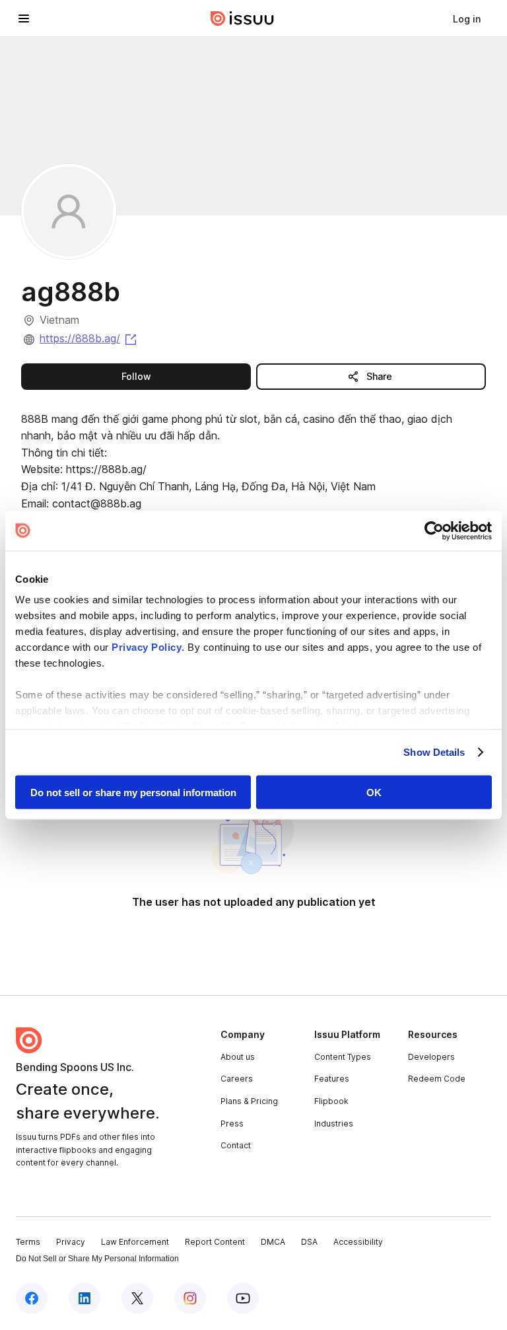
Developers (431, 1057)
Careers (236, 1079)
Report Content (215, 1242)
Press (232, 1123)
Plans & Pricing (249, 1101)
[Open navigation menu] (24, 18)
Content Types (342, 1057)
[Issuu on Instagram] (190, 1298)
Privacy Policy (147, 647)
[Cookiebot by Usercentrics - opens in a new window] (434, 530)
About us (237, 1057)
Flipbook (331, 1101)
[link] (466, 18)
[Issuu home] (242, 18)
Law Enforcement (135, 1242)
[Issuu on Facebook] (32, 1298)
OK (374, 791)
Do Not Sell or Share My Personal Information (97, 1258)
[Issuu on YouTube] (243, 1298)
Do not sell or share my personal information (133, 791)
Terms (28, 1242)
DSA (309, 1242)
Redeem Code (436, 1079)
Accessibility (358, 1242)
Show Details (434, 752)
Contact (235, 1145)
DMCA (273, 1242)
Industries (333, 1123)
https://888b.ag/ (89, 338)
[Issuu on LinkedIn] (84, 1298)
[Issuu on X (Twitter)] (137, 1298)
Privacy (70, 1242)
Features (331, 1079)
